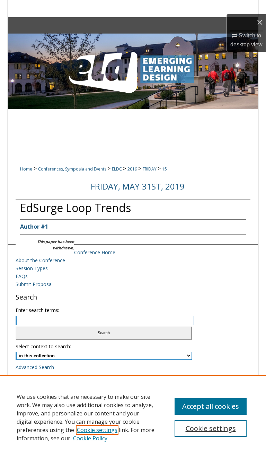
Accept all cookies (210, 406)
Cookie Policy (90, 438)
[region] (133, 417)
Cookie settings (97, 430)
